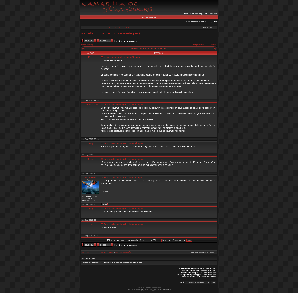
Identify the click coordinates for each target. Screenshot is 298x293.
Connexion (151, 17)
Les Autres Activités (123, 28)
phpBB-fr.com (155, 291)
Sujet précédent (198, 45)
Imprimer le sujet (87, 45)
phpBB (147, 287)
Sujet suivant (211, 45)
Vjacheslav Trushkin (142, 289)
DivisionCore (167, 289)
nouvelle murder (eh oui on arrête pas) (110, 33)
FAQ (144, 17)
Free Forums (157, 289)
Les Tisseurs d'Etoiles (104, 28)
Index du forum (88, 28)
